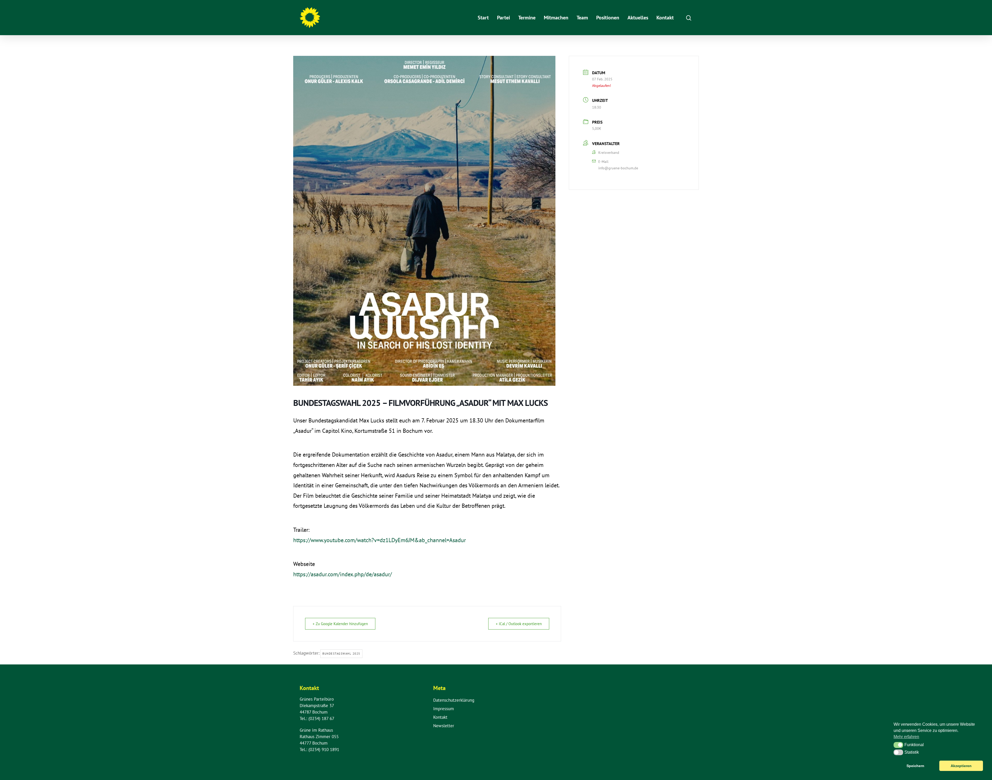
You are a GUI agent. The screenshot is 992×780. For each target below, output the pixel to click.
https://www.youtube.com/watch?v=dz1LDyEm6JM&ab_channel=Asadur (379, 540)
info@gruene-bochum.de (618, 168)
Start (483, 17)
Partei (503, 17)
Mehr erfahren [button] (906, 736)
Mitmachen (556, 17)
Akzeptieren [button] (961, 766)
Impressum (443, 708)
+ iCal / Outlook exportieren (519, 623)
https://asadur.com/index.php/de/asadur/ (342, 574)
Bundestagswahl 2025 (341, 653)
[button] (898, 745)
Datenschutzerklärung (453, 700)
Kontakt (665, 17)
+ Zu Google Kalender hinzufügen (340, 623)
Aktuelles (637, 17)
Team (582, 17)
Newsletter (443, 726)
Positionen (607, 17)
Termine (527, 17)
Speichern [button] (915, 766)
